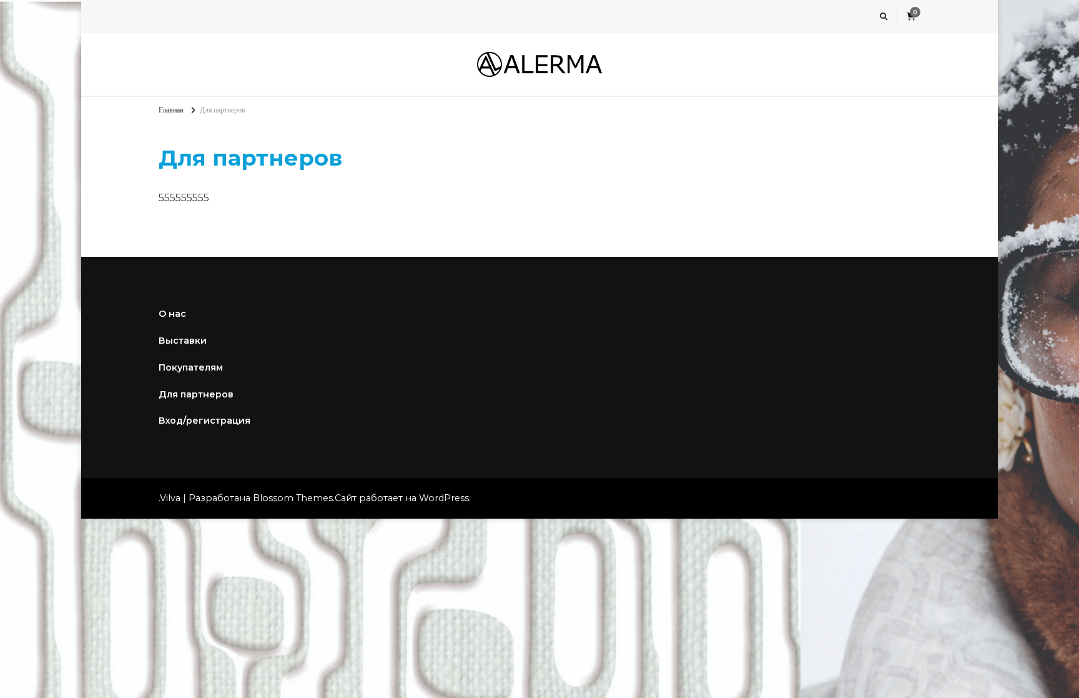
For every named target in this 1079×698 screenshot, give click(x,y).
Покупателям (191, 367)
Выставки (183, 340)
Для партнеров (196, 394)
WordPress (444, 498)
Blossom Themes (293, 498)
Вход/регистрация (204, 420)
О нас (172, 313)
